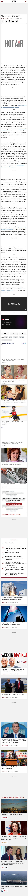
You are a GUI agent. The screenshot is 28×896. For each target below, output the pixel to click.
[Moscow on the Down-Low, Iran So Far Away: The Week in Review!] (14, 660)
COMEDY (15, 337)
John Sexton (4, 602)
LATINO (9, 340)
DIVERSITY (21, 337)
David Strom (4, 771)
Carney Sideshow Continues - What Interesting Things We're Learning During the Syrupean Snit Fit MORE (15, 548)
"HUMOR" (4, 340)
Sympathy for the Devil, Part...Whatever (9, 767)
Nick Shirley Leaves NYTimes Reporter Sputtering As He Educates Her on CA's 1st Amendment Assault (13, 863)
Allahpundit (5, 18)
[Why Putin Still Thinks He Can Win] (14, 685)
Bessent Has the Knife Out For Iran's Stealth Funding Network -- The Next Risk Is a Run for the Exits (15, 569)
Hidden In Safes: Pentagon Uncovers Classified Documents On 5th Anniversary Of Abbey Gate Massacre (15, 564)
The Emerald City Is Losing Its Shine (11, 814)
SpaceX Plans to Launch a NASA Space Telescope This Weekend (12, 598)
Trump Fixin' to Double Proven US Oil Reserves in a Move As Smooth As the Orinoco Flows (14, 558)
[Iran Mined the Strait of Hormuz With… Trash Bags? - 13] (14, 878)
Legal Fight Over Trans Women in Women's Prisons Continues (13, 623)
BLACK (6, 337)
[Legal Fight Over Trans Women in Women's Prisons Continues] (14, 613)
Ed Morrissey (5, 674)
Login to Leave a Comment (14, 504)
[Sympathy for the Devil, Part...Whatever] (14, 758)
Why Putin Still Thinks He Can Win (13, 694)
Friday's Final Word (9, 543)
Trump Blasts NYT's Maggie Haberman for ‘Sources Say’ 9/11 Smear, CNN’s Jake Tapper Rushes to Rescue (14, 838)
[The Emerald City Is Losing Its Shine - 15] (14, 806)
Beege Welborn (5, 745)
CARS (10, 337)
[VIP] (25, 1)
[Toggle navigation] (2, 1)
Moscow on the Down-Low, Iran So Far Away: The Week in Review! (13, 670)
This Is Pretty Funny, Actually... (12, 552)
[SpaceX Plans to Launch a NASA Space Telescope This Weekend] (14, 588)
